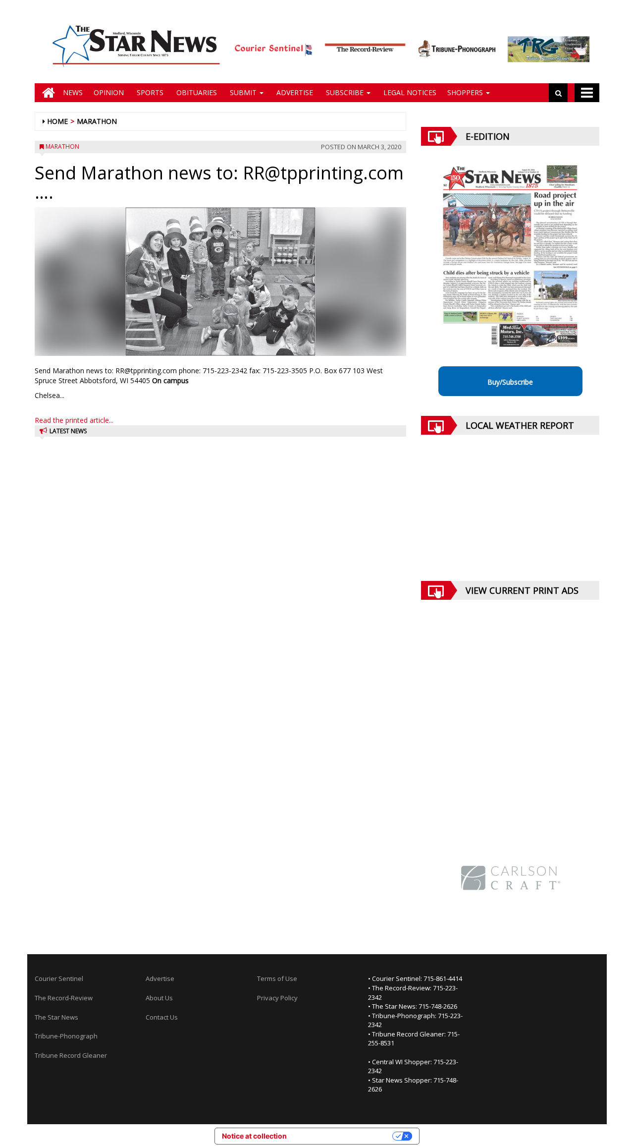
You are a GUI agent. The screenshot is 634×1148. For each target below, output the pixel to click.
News (73, 92)
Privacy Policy (277, 997)
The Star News (56, 1017)
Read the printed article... (74, 420)
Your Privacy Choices (343, 1136)
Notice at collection (254, 1136)
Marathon (97, 121)
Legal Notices (408, 92)
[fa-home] (46, 92)
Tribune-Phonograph (66, 1036)
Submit (243, 92)
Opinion (109, 92)
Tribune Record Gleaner (71, 1055)
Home (57, 121)
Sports (149, 92)
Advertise (293, 92)
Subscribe (345, 92)
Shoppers (466, 92)
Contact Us (162, 1017)
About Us (159, 997)
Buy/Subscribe (510, 382)
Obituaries (195, 92)
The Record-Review (64, 997)
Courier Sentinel (59, 978)
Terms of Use (277, 978)
